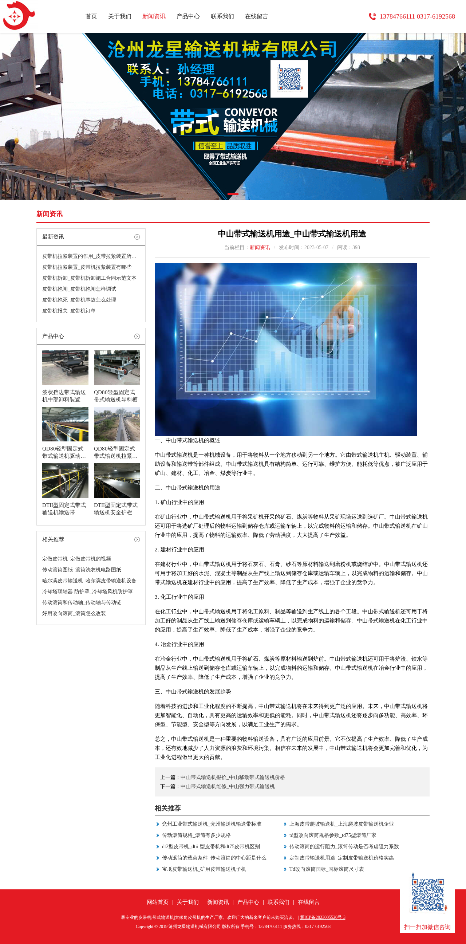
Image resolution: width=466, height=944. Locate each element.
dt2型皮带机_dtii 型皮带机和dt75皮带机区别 (211, 846)
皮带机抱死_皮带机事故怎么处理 (79, 300)
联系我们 (222, 16)
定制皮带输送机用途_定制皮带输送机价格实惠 (341, 858)
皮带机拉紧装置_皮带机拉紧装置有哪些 (86, 267)
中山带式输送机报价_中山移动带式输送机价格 (233, 777)
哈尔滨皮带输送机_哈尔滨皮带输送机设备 (89, 580)
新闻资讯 (154, 16)
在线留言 (256, 16)
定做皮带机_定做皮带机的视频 (76, 559)
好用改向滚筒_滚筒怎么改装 (74, 613)
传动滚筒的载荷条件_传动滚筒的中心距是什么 (214, 858)
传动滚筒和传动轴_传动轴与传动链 (81, 602)
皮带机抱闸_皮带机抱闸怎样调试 (79, 289)
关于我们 (119, 16)
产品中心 (188, 16)
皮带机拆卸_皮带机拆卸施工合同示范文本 (89, 278)
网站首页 (158, 902)
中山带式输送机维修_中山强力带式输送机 (228, 786)
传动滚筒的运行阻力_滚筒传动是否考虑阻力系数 (344, 846)
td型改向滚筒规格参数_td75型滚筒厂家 (332, 835)
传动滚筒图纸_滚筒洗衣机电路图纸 (81, 570)
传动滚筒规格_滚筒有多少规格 (196, 835)
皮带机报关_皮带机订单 (69, 311)
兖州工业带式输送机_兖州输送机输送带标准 (211, 824)
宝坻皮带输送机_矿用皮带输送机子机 (204, 869)
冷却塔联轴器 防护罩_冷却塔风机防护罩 (87, 591)
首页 (91, 16)
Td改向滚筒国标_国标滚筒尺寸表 (326, 869)
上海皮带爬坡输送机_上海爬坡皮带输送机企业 (341, 824)
